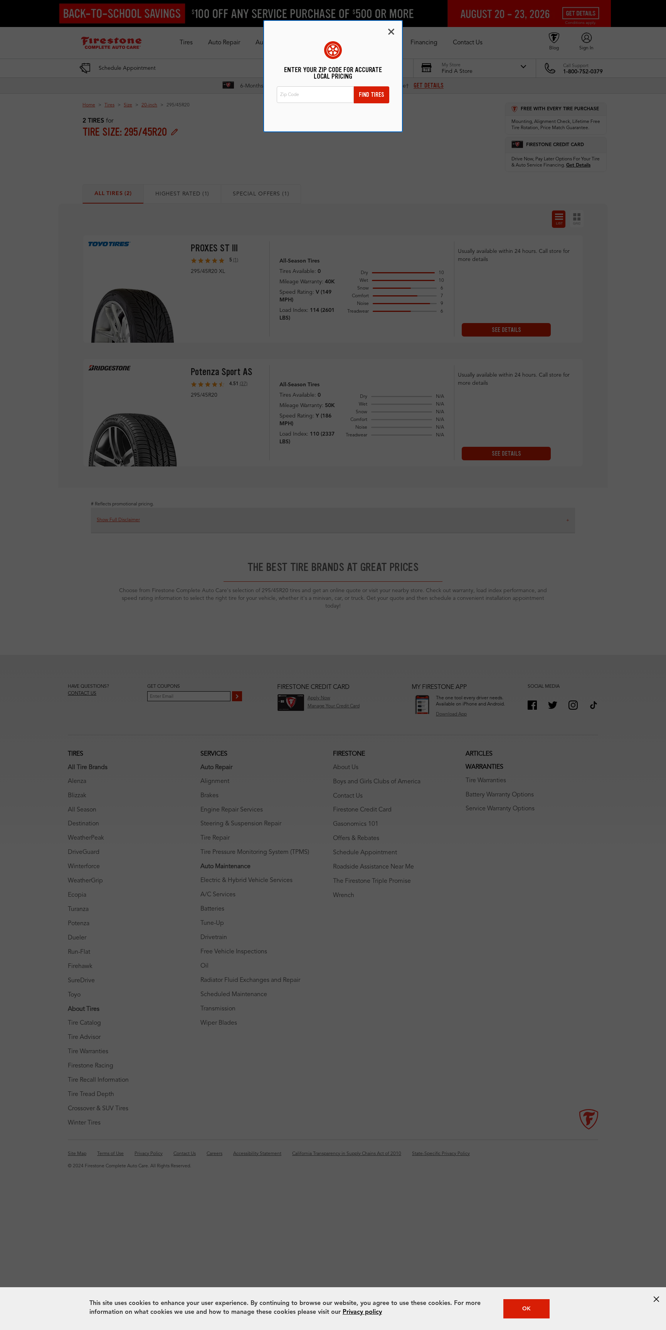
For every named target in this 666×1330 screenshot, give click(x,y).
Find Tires (371, 95)
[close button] (656, 1299)
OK (526, 1308)
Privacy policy (362, 1312)
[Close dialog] (391, 31)
